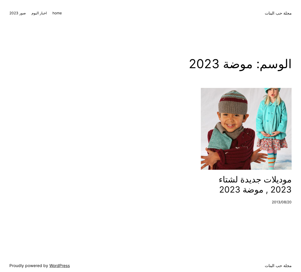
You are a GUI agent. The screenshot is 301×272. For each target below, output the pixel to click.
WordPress (59, 265)
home (57, 13)
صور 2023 (17, 13)
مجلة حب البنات (278, 13)
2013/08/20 (282, 202)
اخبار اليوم (39, 13)
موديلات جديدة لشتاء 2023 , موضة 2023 (255, 184)
